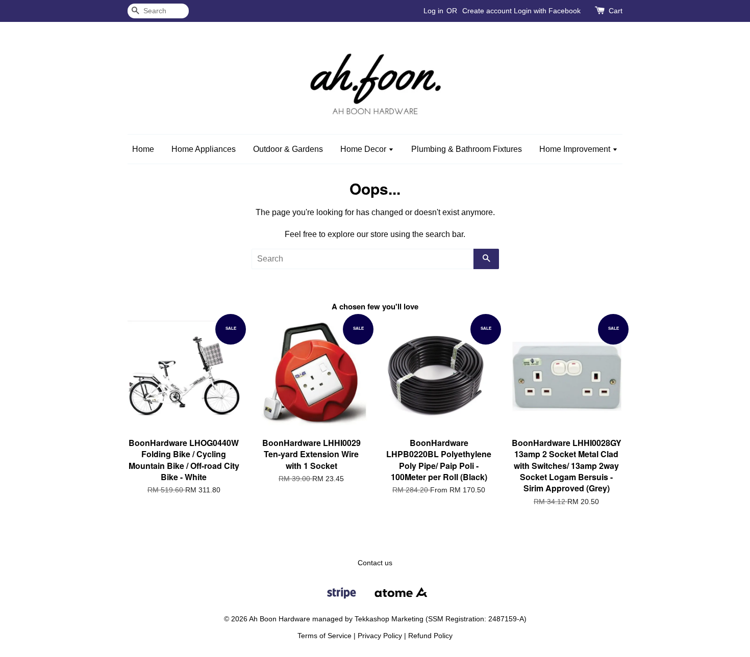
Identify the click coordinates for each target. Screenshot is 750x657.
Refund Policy (430, 636)
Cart (615, 11)
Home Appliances (203, 149)
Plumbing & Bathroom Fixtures (466, 149)
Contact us (375, 563)
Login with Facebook (547, 11)
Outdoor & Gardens (288, 149)
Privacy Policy (380, 636)
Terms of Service (324, 636)
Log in (433, 11)
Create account (487, 11)
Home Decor (364, 149)
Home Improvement (575, 149)
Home (143, 149)
